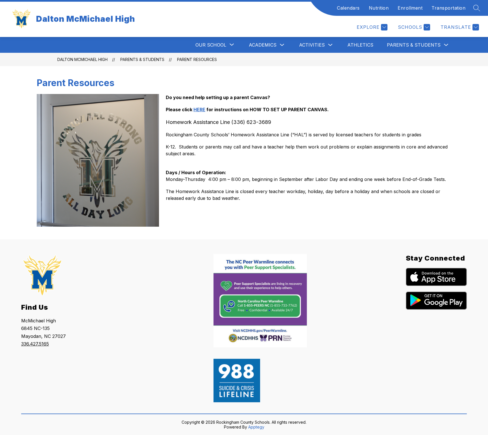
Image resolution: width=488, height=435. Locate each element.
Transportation (448, 8)
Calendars (348, 8)
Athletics (360, 45)
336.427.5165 (35, 344)
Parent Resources (197, 59)
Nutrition (379, 8)
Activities (312, 45)
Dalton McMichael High (82, 59)
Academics (262, 45)
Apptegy (256, 427)
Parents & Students (414, 45)
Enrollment (410, 8)
